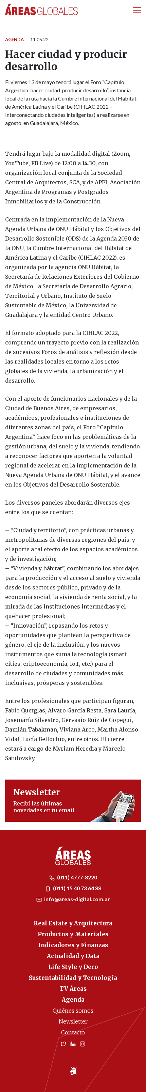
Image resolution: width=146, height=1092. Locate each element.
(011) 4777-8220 (76, 877)
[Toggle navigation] (137, 10)
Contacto (73, 1032)
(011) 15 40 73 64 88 (76, 888)
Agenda (14, 39)
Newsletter (73, 1021)
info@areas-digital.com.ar (76, 899)
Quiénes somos (73, 1010)
